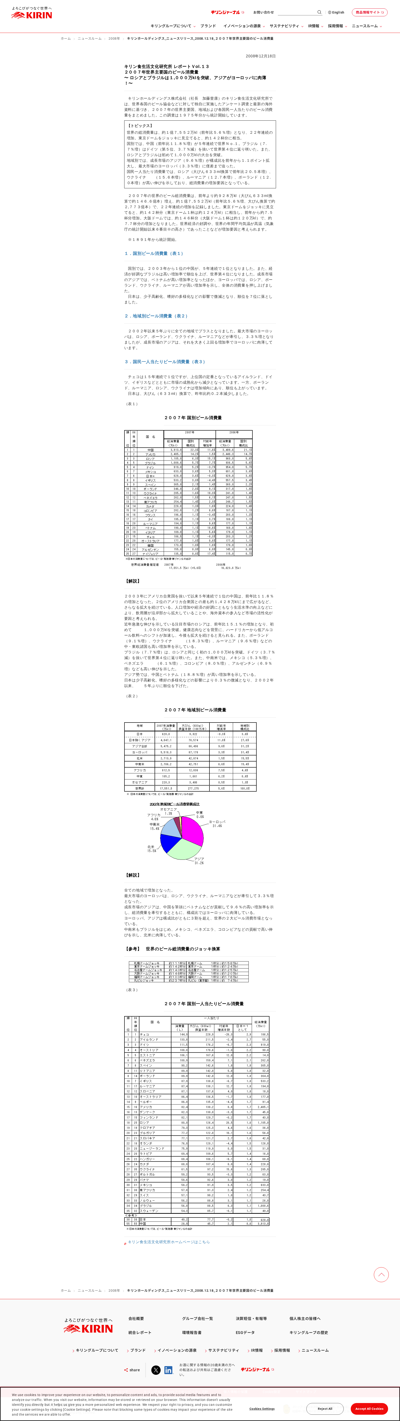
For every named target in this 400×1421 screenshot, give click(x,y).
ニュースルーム (90, 38)
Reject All (325, 1408)
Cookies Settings (262, 1408)
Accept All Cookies (369, 1408)
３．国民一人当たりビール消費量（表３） (165, 361)
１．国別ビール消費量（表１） (155, 253)
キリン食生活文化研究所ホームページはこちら (169, 1242)
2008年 (114, 38)
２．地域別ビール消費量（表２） (157, 315)
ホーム (66, 38)
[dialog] (200, 1404)
